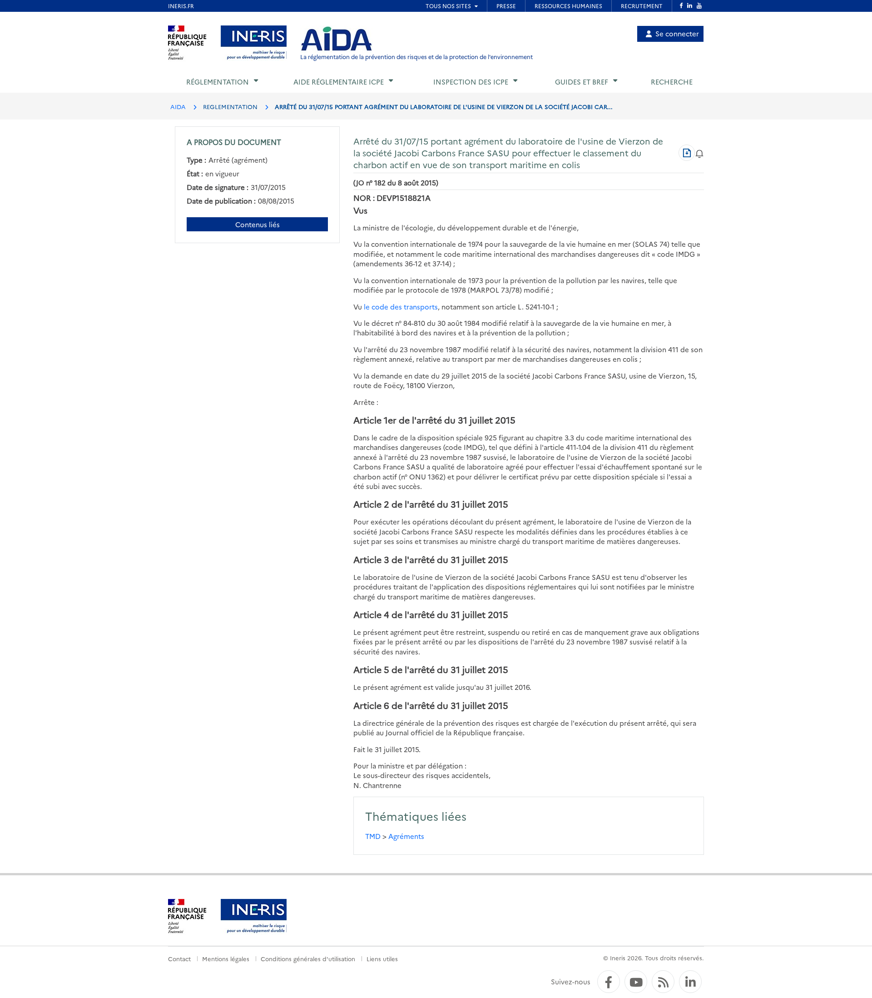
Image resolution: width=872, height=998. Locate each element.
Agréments (406, 836)
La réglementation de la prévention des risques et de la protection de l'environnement (416, 56)
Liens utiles (382, 958)
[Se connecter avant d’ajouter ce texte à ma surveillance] (699, 152)
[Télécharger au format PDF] (687, 153)
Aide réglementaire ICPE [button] (338, 81)
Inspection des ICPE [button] (470, 81)
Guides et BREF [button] (581, 81)
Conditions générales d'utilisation (308, 958)
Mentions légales (225, 958)
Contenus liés (257, 224)
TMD (373, 836)
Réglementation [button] (217, 81)
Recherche (672, 81)
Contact (179, 958)
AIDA (178, 106)
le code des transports (401, 306)
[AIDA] (336, 39)
